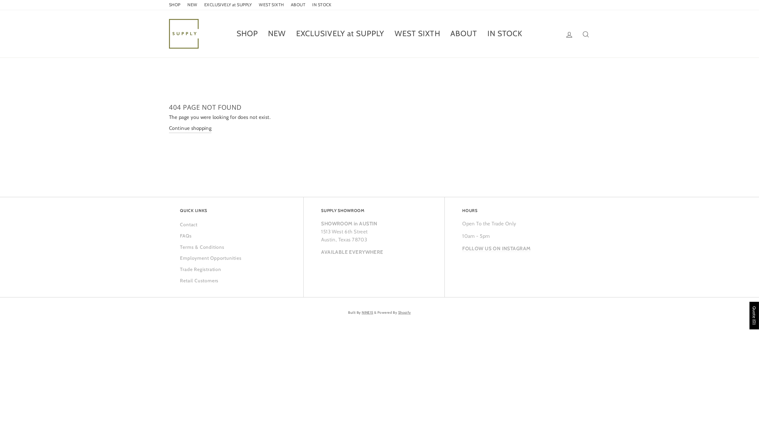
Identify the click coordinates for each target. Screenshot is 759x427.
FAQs (186, 236)
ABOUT (298, 4)
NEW (192, 4)
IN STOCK (321, 4)
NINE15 (367, 312)
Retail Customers (199, 280)
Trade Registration (200, 269)
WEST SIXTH (271, 4)
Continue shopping (190, 128)
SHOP (175, 4)
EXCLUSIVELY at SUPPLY (228, 4)
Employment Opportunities (210, 258)
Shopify (404, 312)
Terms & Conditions (202, 247)
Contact (188, 224)
